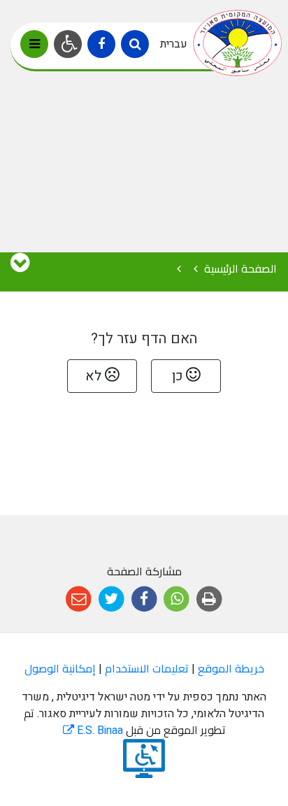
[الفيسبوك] (101, 44)
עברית (173, 44)
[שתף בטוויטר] (111, 599)
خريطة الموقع (231, 669)
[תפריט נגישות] (68, 44)
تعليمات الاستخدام (147, 669)
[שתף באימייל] (79, 599)
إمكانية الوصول (60, 669)
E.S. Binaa (93, 730)
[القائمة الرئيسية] (34, 44)
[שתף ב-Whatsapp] (176, 599)
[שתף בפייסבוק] (144, 599)
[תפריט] (19, 263)
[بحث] (135, 44)
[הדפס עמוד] (209, 599)
